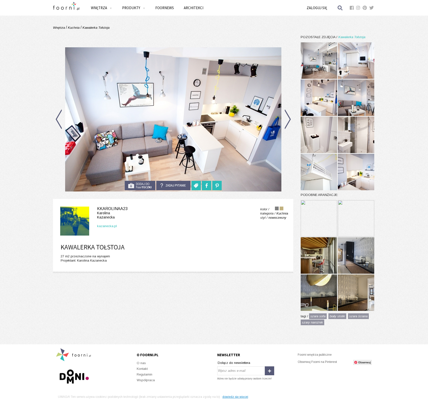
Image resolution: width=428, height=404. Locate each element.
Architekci (193, 7)
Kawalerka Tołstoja (95, 27)
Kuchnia (73, 27)
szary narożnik (312, 322)
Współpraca (146, 380)
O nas (141, 363)
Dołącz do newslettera (234, 363)
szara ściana (358, 316)
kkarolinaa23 (112, 213)
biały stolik (337, 316)
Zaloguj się (317, 7)
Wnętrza (59, 27)
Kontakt (142, 369)
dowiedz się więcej (235, 397)
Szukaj (340, 8)
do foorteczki (140, 185)
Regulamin (144, 374)
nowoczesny (277, 217)
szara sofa (317, 316)
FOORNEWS (164, 7)
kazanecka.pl (107, 226)
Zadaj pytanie (173, 185)
